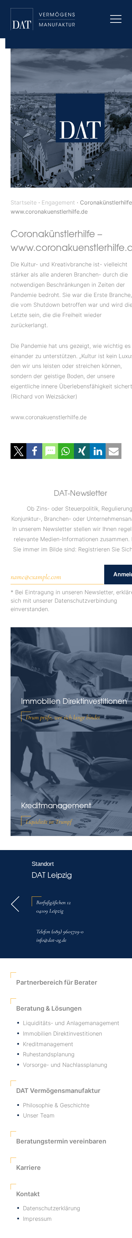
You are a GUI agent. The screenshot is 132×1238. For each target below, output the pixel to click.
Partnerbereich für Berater (56, 982)
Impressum (37, 1218)
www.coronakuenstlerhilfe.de (49, 417)
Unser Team (39, 1115)
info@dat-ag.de (51, 940)
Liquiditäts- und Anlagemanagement (71, 1022)
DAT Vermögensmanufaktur (58, 1090)
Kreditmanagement (48, 1044)
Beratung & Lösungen (49, 1008)
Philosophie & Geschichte (56, 1105)
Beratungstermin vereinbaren (61, 1141)
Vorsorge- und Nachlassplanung (65, 1064)
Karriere (28, 1167)
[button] (18, 451)
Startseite (24, 202)
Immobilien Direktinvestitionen (62, 1033)
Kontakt (28, 1194)
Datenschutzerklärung (51, 1208)
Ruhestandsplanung (49, 1054)
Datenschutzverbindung (86, 600)
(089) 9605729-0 (67, 931)
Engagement (58, 202)
